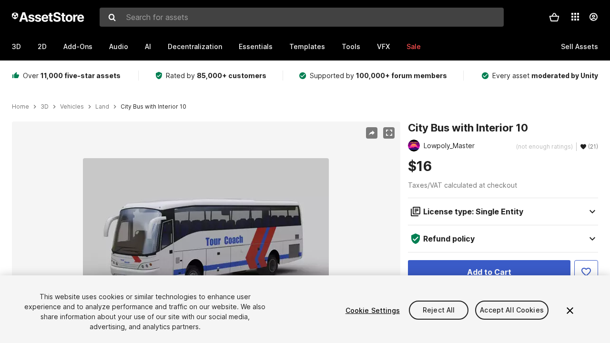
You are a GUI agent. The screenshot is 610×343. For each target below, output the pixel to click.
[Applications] (575, 16)
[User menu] (593, 17)
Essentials (256, 46)
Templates (307, 46)
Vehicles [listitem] (72, 106)
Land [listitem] (102, 106)
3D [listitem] (45, 106)
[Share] (371, 133)
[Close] (570, 310)
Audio (118, 46)
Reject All (439, 310)
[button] (554, 17)
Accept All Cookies (512, 310)
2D (42, 46)
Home (20, 106)
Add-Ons (77, 46)
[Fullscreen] (389, 133)
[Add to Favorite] (586, 272)
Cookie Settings (373, 310)
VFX (383, 46)
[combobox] (302, 17)
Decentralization (195, 46)
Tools (351, 46)
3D (16, 46)
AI (148, 46)
